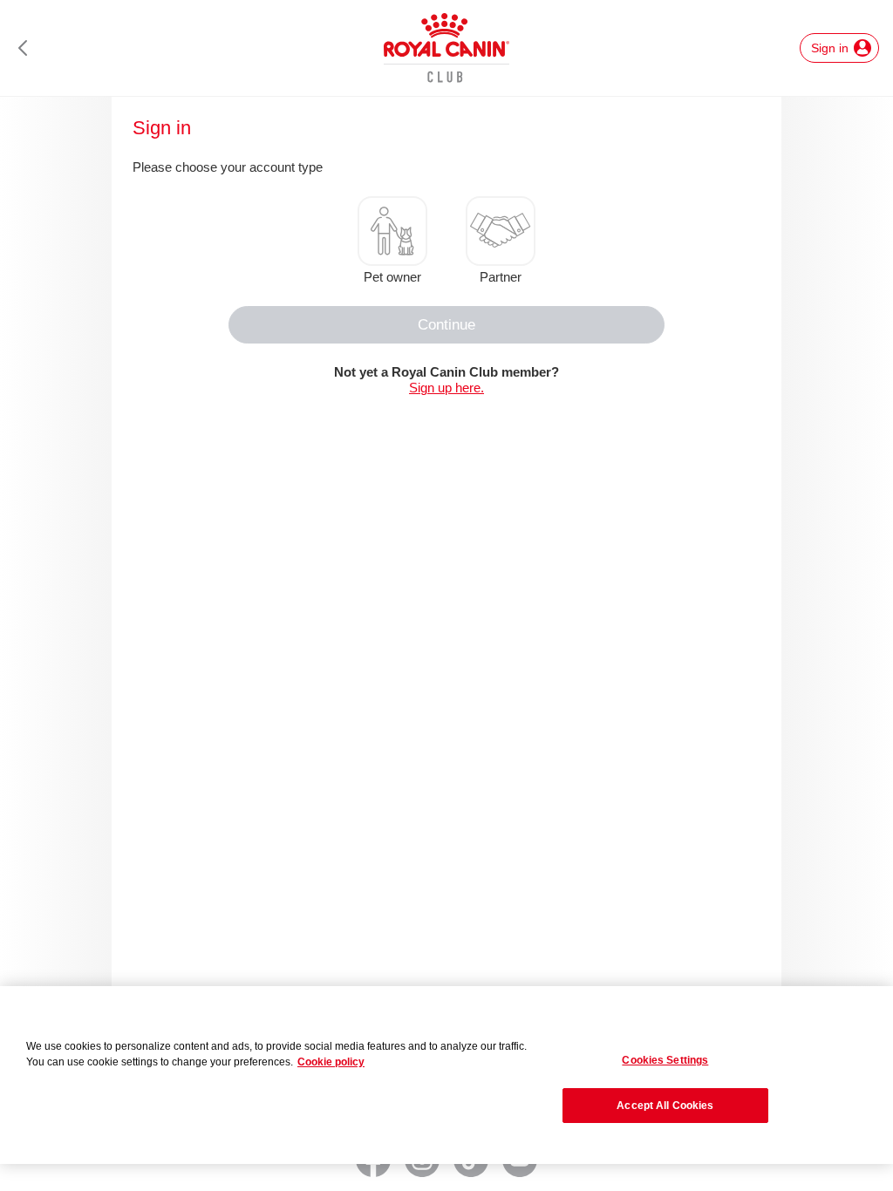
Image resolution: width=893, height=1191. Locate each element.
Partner (500, 276)
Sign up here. (446, 387)
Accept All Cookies (665, 1105)
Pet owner (392, 276)
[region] (446, 1075)
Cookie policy (331, 1062)
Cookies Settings (665, 1060)
